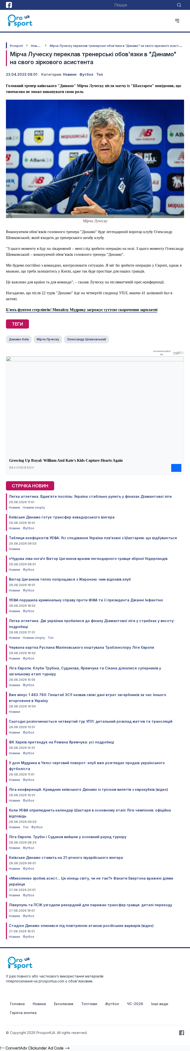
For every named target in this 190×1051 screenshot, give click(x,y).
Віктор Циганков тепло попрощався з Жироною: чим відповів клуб (70, 579)
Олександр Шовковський (86, 339)
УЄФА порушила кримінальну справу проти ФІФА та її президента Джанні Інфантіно (86, 600)
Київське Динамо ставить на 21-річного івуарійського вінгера (66, 857)
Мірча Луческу (48, 339)
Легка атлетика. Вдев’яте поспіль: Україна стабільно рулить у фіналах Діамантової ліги (90, 496)
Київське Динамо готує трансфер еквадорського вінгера (62, 517)
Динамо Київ (19, 339)
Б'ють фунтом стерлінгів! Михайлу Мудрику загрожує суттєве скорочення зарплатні (81, 310)
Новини (36, 46)
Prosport (16, 46)
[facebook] (9, 5)
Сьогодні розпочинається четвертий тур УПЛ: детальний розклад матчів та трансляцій (90, 721)
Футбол (86, 74)
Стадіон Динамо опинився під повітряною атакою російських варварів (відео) (81, 925)
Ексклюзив (63, 1004)
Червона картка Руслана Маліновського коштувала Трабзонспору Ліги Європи (81, 647)
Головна (17, 1004)
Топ (99, 74)
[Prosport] (20, 21)
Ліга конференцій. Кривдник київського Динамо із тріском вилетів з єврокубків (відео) (88, 789)
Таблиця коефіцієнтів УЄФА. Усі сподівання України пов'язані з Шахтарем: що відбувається (93, 538)
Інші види (159, 1004)
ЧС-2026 (135, 1004)
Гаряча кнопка (23, 1013)
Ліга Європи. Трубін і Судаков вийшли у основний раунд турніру (67, 837)
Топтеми (89, 1004)
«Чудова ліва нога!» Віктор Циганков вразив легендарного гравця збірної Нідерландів (88, 558)
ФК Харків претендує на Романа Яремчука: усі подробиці (61, 742)
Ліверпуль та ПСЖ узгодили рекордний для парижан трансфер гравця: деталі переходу (90, 905)
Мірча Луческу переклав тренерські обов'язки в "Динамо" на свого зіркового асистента (118, 46)
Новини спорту (34, 507)
